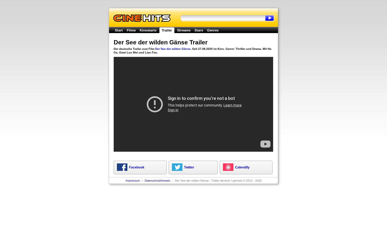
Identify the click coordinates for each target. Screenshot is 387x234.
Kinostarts (148, 30)
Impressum (133, 180)
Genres (212, 30)
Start (119, 30)
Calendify (242, 167)
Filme (131, 30)
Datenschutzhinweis (157, 180)
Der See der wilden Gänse (172, 48)
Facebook (136, 167)
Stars (199, 30)
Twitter (189, 167)
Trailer (167, 30)
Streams (183, 30)
